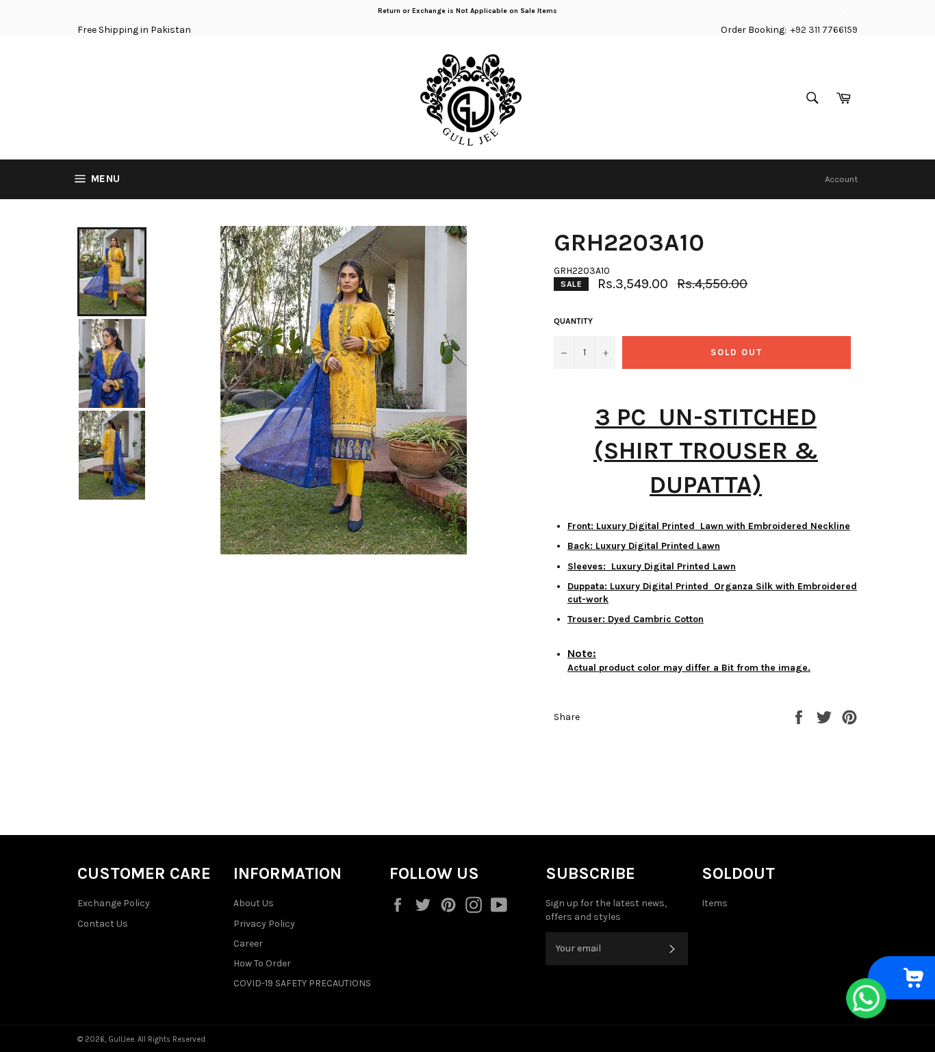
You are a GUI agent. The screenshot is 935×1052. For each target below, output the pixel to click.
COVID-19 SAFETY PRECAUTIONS (302, 983)
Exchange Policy (113, 903)
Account (841, 179)
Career (248, 943)
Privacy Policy (264, 923)
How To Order (262, 963)
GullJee (121, 1039)
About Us (253, 903)
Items (715, 903)
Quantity (573, 321)
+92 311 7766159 (824, 30)
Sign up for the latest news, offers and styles (606, 909)
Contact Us (102, 923)
